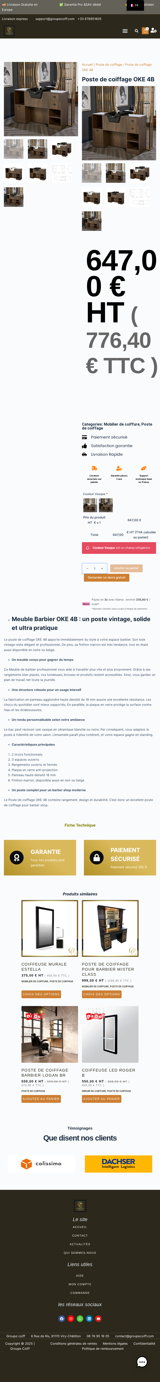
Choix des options (41, 994)
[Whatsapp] (80, 1318)
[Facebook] (61, 1318)
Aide (80, 1275)
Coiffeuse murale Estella (44, 966)
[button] (125, 31)
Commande (80, 1292)
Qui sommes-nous (80, 1252)
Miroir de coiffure (94, 1091)
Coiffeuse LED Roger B (108, 1072)
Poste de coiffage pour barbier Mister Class (108, 969)
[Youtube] (98, 1318)
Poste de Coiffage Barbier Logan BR (44, 1072)
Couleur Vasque (95, 494)
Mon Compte (80, 1284)
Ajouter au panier (126, 568)
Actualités (80, 1244)
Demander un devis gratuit (106, 577)
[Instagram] (71, 1318)
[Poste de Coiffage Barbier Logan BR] (49, 1034)
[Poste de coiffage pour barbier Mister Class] (110, 928)
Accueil (87, 64)
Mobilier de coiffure (122, 424)
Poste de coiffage (109, 64)
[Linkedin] (89, 1318)
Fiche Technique (80, 825)
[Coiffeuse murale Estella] (49, 928)
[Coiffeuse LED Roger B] (110, 1034)
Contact (80, 1235)
